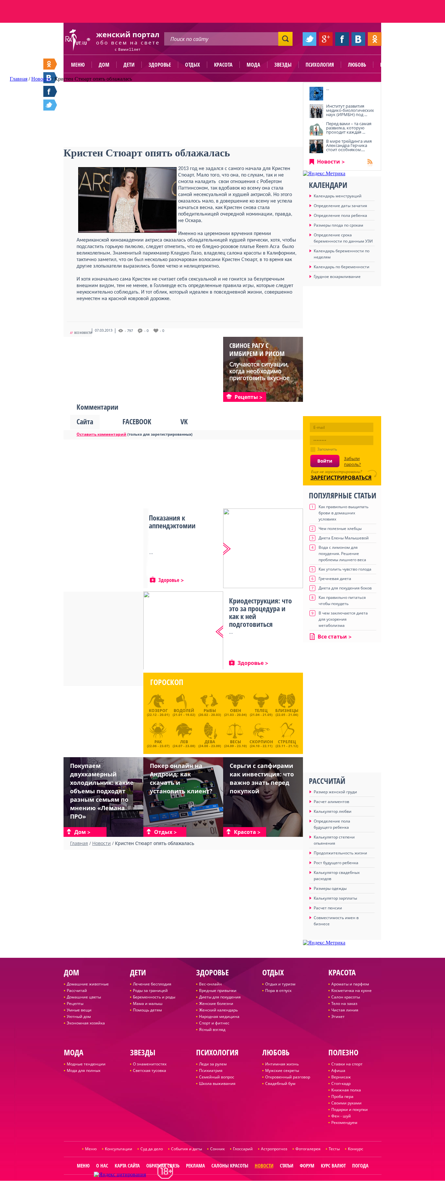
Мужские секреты (282, 1070)
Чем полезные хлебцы (340, 528)
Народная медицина (219, 1016)
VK (184, 421)
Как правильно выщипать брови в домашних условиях (343, 513)
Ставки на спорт (347, 1064)
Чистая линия (344, 1010)
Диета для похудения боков (345, 588)
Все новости (83, 332)
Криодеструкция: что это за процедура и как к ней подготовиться (260, 612)
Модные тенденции (86, 1064)
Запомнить (327, 449)
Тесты (334, 1149)
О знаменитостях (149, 1064)
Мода (253, 64)
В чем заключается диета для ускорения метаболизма (343, 619)
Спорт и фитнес (214, 1023)
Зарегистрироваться (341, 477)
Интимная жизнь (282, 1064)
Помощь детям (147, 1010)
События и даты (186, 1149)
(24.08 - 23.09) (209, 743)
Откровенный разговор (287, 1077)
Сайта (85, 421)
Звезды (283, 64)
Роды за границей (150, 990)
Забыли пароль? (352, 461)
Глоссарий (243, 1149)
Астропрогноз (274, 1149)
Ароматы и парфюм (350, 984)
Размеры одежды (330, 888)
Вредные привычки (218, 990)
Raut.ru (201, 1184)
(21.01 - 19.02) (184, 712)
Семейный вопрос (216, 1077)
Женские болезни (216, 1003)
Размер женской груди (335, 792)
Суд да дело (151, 1149)
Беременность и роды (154, 997)
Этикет (338, 1016)
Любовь (357, 64)
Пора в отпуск (278, 990)
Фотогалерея (308, 1149)
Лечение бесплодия (152, 984)
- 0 (146, 330)
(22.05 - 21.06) (286, 712)
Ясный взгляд (212, 1029)
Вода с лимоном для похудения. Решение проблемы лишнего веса (342, 553)
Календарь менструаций (338, 196)
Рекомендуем (344, 1122)
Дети (129, 64)
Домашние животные (88, 984)
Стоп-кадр (341, 1083)
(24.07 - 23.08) (184, 743)
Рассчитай (77, 990)
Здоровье (160, 64)
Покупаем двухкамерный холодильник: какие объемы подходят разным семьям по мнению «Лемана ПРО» (102, 791)
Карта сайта (127, 1165)
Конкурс (355, 1149)
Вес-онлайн (210, 984)
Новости (328, 161)
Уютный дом (79, 1016)
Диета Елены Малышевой (344, 538)
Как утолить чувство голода (345, 569)
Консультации (118, 1149)
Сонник (217, 1149)
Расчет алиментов (331, 801)
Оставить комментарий (101, 434)
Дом (104, 64)
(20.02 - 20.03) (209, 712)
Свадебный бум (280, 1083)
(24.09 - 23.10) (235, 743)
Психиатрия (211, 1070)
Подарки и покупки (349, 1109)
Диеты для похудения (220, 997)
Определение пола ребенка (340, 215)
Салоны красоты (229, 1165)
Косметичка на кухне (351, 990)
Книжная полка (346, 1090)
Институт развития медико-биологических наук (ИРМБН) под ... (350, 110)
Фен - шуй (341, 1116)
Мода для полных (83, 1070)
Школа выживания (217, 1083)
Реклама (195, 1165)
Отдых (192, 64)
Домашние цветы (84, 997)
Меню (78, 64)
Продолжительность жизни (340, 853)
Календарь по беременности (341, 267)
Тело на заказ (344, 1003)
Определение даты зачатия (340, 205)
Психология (320, 64)
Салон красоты (345, 997)
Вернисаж (341, 1077)
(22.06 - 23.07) (158, 743)
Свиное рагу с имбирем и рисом (257, 349)
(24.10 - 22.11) (261, 743)
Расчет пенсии (328, 908)
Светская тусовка (149, 1070)
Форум (307, 1165)
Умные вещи (79, 1010)
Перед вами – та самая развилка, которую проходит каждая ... (348, 128)
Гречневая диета (335, 578)
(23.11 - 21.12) (287, 743)
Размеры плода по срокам (338, 225)
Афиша (338, 1070)
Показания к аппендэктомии (172, 521)
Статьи (286, 1165)
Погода (360, 1165)
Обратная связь (162, 1165)
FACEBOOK (136, 421)
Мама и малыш (148, 1003)
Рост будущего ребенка (336, 862)
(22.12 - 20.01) (158, 712)
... (327, 88)
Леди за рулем (213, 1064)
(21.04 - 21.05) (261, 712)
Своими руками (346, 1103)
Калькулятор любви (333, 811)
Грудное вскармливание (337, 276)
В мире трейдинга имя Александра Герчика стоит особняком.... (349, 145)
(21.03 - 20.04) (235, 712)
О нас (102, 1165)
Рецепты (75, 1003)
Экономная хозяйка (86, 1023)
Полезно (390, 64)
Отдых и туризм (280, 984)
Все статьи (332, 636)
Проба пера (342, 1096)
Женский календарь (218, 1010)
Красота (223, 64)
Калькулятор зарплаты (335, 898)
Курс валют (333, 1165)
